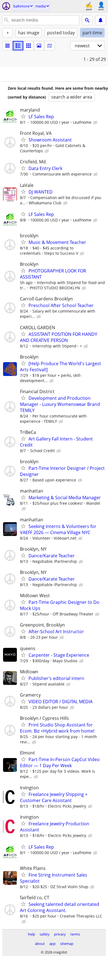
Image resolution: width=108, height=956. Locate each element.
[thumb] (18, 45)
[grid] (28, 45)
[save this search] (100, 20)
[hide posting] (95, 122)
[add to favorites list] (23, 116)
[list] (7, 45)
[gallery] (39, 45)
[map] (49, 45)
